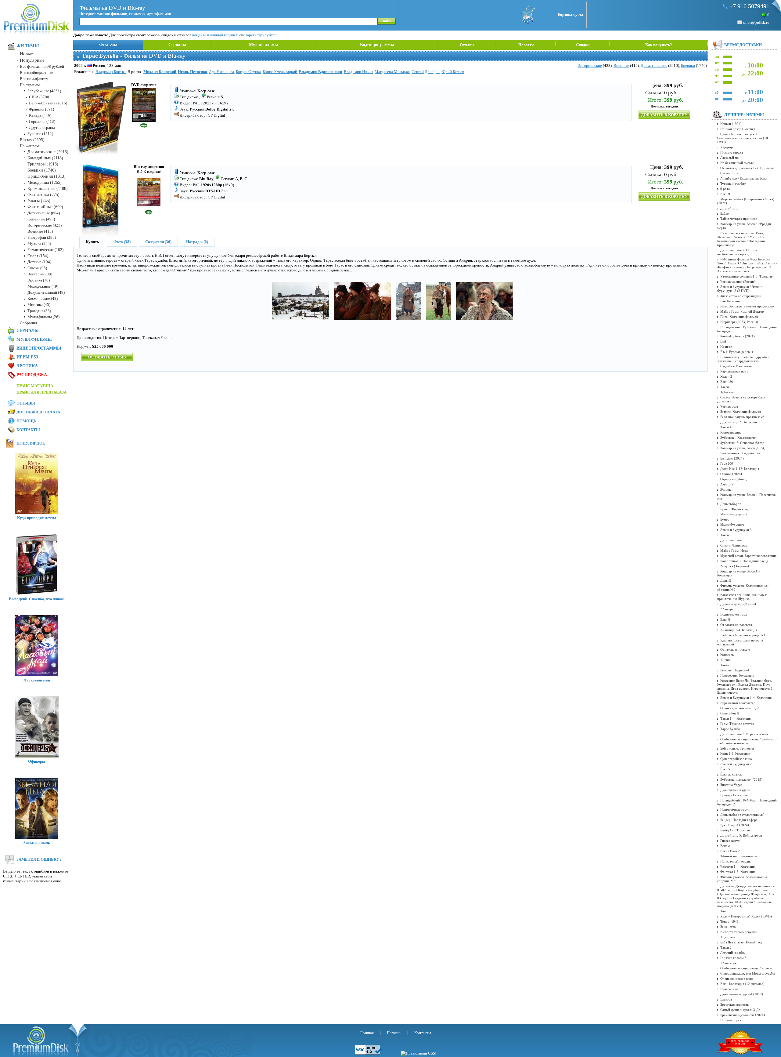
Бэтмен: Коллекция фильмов (740, 411)
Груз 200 (726, 463)
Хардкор (726, 147)
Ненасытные (729, 989)
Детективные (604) (43, 213)
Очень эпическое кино (736, 978)
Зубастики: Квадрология (738, 437)
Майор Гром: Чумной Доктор (742, 311)
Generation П (729, 713)
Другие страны (42, 127)
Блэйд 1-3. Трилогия (735, 830)
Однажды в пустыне (735, 649)
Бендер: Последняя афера (739, 820)
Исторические (590, 65)
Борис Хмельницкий (280, 71)
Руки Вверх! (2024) (734, 825)
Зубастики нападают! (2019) (741, 779)
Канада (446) (40, 115)
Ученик (725, 660)
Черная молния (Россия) (738, 281)
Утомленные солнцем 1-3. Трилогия (746, 276)
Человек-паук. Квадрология (740, 453)
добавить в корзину (664, 114)
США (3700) (39, 97)
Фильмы (108, 44)
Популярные (32, 60)
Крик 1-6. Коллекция (735, 753)
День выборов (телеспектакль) (742, 814)
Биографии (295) (41, 237)
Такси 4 (726, 427)
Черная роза (729, 406)
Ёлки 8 (725, 619)
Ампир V (727, 484)
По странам (30, 84)
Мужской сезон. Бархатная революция (748, 556)
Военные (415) (40, 231)
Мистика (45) (38, 304)
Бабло (724, 213)
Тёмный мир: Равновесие (738, 856)
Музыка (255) (39, 243)
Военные (621, 65)
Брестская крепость (734, 1004)
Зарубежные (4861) (44, 91)
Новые (26, 53)
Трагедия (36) (39, 310)
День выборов (730, 504)
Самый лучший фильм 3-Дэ (740, 1010)
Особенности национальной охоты (746, 968)
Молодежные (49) (42, 286)
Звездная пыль (36, 842)
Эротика (27, 366)
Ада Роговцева (221, 71)
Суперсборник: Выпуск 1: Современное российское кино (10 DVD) (742, 138)
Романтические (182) (45, 249)
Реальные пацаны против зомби (743, 417)
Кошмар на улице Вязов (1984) (742, 448)
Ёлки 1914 (728, 381)
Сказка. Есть (729, 173)
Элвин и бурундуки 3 (736, 530)
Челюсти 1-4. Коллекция (737, 866)
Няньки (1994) (731, 123)
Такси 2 (726, 947)
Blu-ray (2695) (32, 139)
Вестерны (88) (39, 274)
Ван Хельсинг (730, 301)
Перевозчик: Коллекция (737, 675)
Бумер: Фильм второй (736, 509)
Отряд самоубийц (733, 479)
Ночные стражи (731, 1020)
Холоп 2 (726, 376)
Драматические (654, 65)
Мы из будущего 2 (733, 514)
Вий (723, 341)
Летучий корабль (732, 952)
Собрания (28, 323)
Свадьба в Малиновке (736, 366)
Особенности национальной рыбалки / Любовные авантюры (746, 741)
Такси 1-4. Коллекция (735, 718)
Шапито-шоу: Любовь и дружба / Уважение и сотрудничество (743, 359)
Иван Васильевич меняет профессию (747, 306)
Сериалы (177, 44)
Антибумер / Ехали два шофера (743, 178)
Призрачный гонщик (735, 861)
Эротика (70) (38, 280)
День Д (725, 580)
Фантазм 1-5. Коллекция (737, 872)
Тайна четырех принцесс (738, 218)
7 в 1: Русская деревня (736, 352)
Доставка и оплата (38, 412)
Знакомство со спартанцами (740, 296)
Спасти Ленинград (733, 545)
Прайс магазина (34, 385)
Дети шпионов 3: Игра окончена (744, 734)
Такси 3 (726, 535)
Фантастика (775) (43, 194)
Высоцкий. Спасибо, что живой (36, 599)
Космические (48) (42, 298)
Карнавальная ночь (734, 371)
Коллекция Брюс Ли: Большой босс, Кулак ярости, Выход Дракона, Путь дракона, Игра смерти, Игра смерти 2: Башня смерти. (745, 686)
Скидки (582, 44)
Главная (367, 1032)
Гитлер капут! (730, 840)
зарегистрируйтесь (262, 35)
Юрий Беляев (452, 71)
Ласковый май (36, 680)
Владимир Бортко (110, 71)
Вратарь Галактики (734, 795)
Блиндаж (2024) (732, 458)
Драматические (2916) (47, 152)
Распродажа (31, 374)
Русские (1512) (40, 133)
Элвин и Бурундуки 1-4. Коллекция (746, 697)
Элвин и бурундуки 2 (736, 764)
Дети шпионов (731, 540)
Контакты (28, 429)
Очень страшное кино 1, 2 (739, 708)
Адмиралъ (727, 937)
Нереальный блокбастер (737, 703)
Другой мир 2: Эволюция (739, 422)
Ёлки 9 (725, 194)
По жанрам (29, 145)
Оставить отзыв (107, 357)
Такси (724, 387)
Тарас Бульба (730, 729)
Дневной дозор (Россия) (738, 604)
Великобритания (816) (48, 103)
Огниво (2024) (731, 474)
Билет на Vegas (731, 784)
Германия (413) (42, 121)
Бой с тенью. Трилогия (737, 748)
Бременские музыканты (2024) (742, 1015)
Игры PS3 (27, 357)
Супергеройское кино (736, 759)
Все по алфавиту (34, 78)
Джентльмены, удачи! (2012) (741, 994)
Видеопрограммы (377, 44)
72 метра (726, 609)
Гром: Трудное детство (737, 723)
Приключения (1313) (46, 176)
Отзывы (467, 44)
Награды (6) (197, 241)
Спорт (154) (37, 255)
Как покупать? (658, 44)
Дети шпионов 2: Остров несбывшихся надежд (737, 252)
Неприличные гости (735, 809)
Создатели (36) (158, 241)
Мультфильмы (263, 44)
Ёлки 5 (725, 769)
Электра (726, 999)
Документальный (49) (46, 292)
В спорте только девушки (738, 932)
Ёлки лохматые (731, 774)
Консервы (727, 654)
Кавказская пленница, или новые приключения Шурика (742, 597)
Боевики (688, 65)
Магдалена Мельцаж (392, 71)
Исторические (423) (44, 225)
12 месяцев (728, 963)
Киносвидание (730, 432)
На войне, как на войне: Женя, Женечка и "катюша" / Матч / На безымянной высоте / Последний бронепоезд (741, 239)
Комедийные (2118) (45, 158)
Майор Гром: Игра (734, 550)
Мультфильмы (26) (43, 316)
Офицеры (36, 761)
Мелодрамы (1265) (44, 182)
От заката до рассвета (736, 625)
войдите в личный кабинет (215, 35)
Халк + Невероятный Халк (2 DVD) (746, 916)
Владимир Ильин (358, 71)
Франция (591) (41, 109)
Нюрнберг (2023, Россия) (739, 322)
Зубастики (728, 392)
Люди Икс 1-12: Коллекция (739, 468)
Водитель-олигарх (733, 614)
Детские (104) (39, 262)
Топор (724, 911)
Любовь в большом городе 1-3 (742, 635)
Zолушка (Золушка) (734, 566)
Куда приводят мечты (36, 517)
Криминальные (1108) (47, 188)
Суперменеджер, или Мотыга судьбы (747, 973)
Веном (725, 846)
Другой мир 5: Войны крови (741, 835)
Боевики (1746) (41, 170)
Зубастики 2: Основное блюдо (742, 443)
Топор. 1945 (729, 921)
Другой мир (729, 208)
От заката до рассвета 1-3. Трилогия (747, 168)
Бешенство (728, 926)
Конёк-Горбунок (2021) (737, 336)
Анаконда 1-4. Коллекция (738, 630)
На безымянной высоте (737, 163)
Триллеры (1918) (42, 164)
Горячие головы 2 (733, 958)
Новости (526, 44)
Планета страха (731, 152)
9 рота (725, 189)
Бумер (724, 519)
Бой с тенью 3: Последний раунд (744, 561)
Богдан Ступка (248, 71)
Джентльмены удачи (735, 790)
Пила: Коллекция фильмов (739, 316)
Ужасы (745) (38, 200)
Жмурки (726, 489)
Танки (724, 665)
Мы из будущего (732, 524)
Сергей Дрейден (426, 71)
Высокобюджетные (36, 72)
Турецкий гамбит (733, 183)
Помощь (26, 421)
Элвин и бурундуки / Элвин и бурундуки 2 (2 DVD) (740, 288)
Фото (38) (122, 241)
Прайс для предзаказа (41, 392)
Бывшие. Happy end (734, 670)
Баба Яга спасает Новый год (741, 942)
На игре (726, 346)
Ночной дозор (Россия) (737, 129)
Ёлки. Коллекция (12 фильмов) (742, 984)
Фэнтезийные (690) (45, 207)
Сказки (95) (37, 268)
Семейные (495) (41, 219)
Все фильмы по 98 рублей (42, 66)
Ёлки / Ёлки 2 (730, 851)
